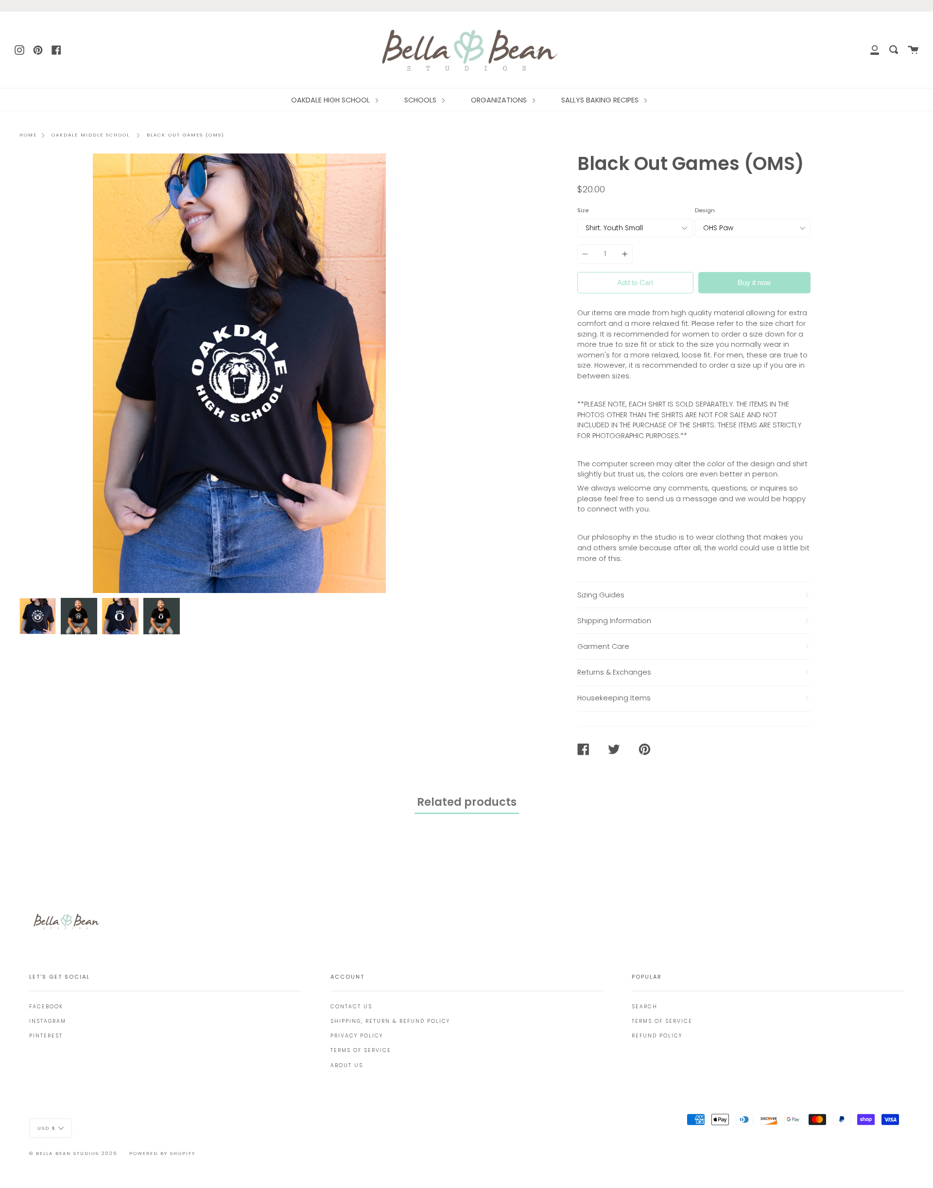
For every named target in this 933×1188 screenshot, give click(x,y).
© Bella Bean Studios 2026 (73, 1153)
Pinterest (46, 1035)
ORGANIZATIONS (500, 100)
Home (28, 135)
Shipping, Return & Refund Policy (390, 1021)
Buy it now (754, 282)
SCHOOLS (421, 100)
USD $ (46, 1128)
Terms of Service (360, 1050)
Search (644, 1006)
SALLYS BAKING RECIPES (600, 100)
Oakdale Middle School (91, 135)
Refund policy (657, 1035)
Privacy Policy (356, 1035)
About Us (346, 1065)
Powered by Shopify (162, 1153)
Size (582, 210)
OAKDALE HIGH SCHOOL (331, 100)
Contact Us (351, 1006)
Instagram (47, 1021)
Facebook (46, 1006)
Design (705, 210)
